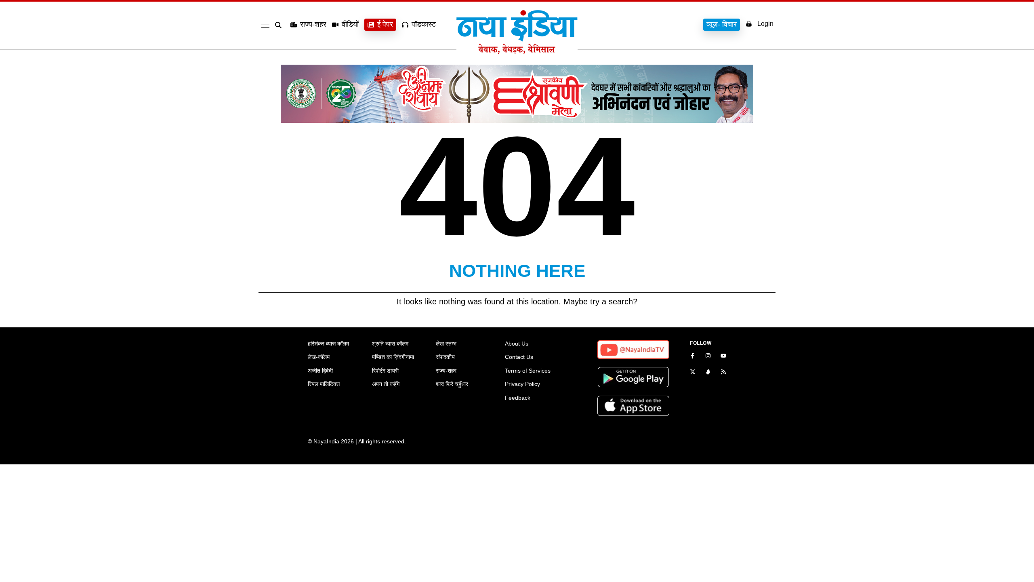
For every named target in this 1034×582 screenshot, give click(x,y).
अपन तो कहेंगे (385, 384)
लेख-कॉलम (319, 357)
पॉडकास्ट (424, 24)
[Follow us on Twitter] (693, 372)
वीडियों (350, 24)
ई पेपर (385, 24)
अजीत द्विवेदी (320, 370)
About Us (516, 343)
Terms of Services (528, 370)
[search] (280, 25)
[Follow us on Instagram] (708, 356)
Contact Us (519, 357)
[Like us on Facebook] (693, 356)
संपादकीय (445, 357)
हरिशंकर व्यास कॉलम (328, 343)
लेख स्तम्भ (446, 343)
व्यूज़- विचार (721, 24)
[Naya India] (517, 52)
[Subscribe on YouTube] (723, 356)
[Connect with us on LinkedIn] (708, 372)
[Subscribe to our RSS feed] (723, 372)
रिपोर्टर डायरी (385, 370)
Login (765, 23)
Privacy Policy (522, 384)
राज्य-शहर (313, 24)
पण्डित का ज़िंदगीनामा (393, 357)
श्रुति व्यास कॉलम (390, 343)
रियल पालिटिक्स (324, 384)
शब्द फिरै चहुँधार (452, 384)
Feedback (517, 397)
